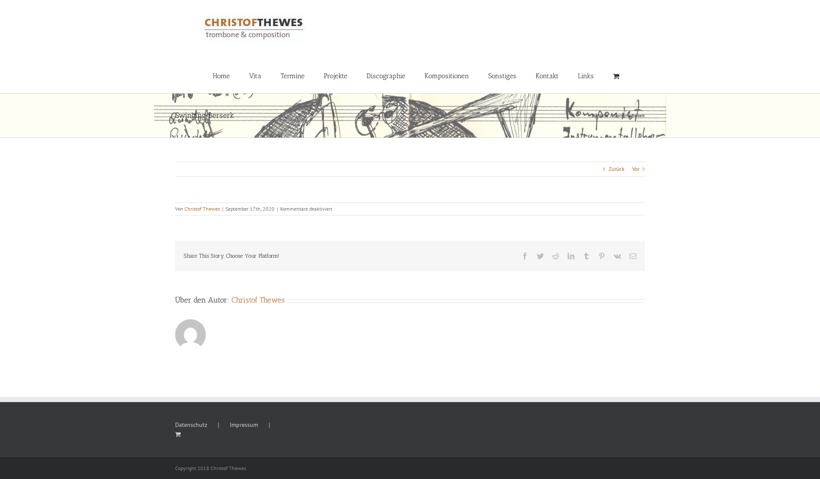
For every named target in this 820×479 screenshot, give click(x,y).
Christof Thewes (202, 209)
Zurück (616, 169)
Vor (635, 169)
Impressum (244, 425)
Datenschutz (191, 425)
